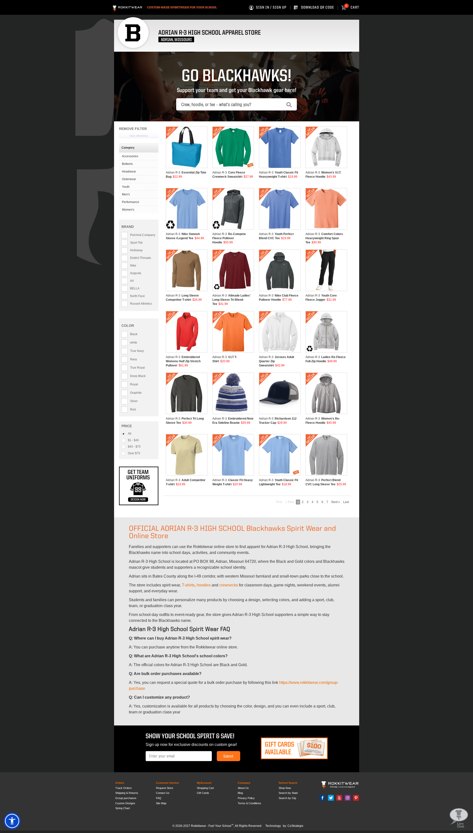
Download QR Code (317, 8)
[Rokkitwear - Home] (127, 8)
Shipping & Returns (126, 792)
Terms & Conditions (249, 803)
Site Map (161, 803)
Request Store (164, 787)
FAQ (158, 798)
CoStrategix (295, 826)
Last (346, 502)
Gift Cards (203, 792)
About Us (243, 787)
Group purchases (125, 798)
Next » (335, 502)
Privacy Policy (246, 798)
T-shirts (188, 585)
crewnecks (228, 585)
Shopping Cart (205, 787)
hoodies (204, 585)
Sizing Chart (122, 808)
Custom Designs (125, 803)
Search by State (288, 792)
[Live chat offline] (459, 818)
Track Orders (123, 787)
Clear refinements (139, 136)
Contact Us (162, 792)
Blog (240, 792)
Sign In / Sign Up (271, 8)
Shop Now (285, 787)
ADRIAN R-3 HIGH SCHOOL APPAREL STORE (209, 33)
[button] (12, 821)
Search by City (287, 798)
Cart (352, 8)
